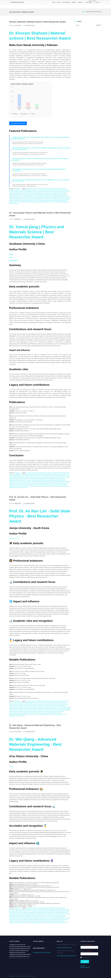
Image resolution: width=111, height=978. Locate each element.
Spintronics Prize (13, 486)
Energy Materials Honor (30, 191)
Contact (97, 2)
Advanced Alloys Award (32, 473)
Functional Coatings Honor (63, 191)
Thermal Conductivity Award (33, 922)
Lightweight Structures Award (33, 915)
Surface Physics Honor (29, 714)
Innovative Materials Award (16, 915)
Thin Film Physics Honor (59, 714)
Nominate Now (66, 2)
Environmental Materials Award (46, 191)
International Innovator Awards (41, 952)
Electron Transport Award (59, 702)
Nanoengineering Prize (15, 197)
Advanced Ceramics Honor (47, 473)
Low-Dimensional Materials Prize (41, 478)
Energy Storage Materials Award (42, 912)
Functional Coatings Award (16, 913)
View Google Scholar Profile (18, 123)
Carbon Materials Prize (30, 190)
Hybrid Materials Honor (60, 193)
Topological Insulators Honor (17, 716)
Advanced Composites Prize (51, 908)
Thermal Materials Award (42, 202)
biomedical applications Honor (17, 911)
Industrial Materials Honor (16, 194)
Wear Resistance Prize (63, 922)
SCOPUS (11, 766)
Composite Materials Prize (16, 474)
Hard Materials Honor (28, 193)
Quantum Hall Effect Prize (52, 708)
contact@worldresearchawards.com (66, 955)
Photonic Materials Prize (54, 197)
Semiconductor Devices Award (21, 710)
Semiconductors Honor (18, 484)
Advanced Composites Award (47, 188)
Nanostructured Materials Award (44, 481)
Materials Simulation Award (45, 480)
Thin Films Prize (23, 487)
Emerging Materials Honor (62, 475)
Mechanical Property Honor (26, 916)
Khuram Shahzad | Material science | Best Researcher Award (37, 22)
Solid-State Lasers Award (35, 711)
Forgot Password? (85, 967)
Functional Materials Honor (46, 477)
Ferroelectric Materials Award (31, 477)
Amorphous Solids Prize (43, 701)
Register (74, 2)
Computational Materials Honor (60, 190)
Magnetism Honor (14, 480)
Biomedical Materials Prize (16, 190)
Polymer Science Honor (38, 483)
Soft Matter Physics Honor (45, 484)
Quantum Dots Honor (51, 483)
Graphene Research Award (62, 477)
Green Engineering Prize (31, 913)
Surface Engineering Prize (46, 200)
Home (53, 2)
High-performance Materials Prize (44, 193)
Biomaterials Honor (60, 188)
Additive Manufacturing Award (34, 908)
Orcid (11, 257)
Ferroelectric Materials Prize (20, 705)
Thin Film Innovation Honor (48, 922)
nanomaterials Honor (15, 481)
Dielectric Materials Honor (32, 475)
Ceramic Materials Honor (44, 190)
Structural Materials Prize (31, 200)
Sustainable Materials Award (27, 202)
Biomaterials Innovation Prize (61, 909)
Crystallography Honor (18, 475)
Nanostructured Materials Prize (17, 918)
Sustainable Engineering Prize (56, 921)
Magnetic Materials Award (58, 478)
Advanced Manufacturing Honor (28, 909)
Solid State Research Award (51, 710)
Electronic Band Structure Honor (18, 704)
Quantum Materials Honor (20, 199)
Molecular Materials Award (61, 196)
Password (86, 951)
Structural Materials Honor (26, 486)
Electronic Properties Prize (50, 704)
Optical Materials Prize (60, 481)
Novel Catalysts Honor (46, 918)
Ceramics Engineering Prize (33, 911)
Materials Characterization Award (29, 480)
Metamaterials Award (60, 480)
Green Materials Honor (15, 193)
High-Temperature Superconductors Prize (20, 478)
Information (89, 2)
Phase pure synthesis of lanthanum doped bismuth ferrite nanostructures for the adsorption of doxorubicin (40, 159)
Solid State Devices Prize (36, 710)
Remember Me (86, 957)
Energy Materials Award (15, 477)
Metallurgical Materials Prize (45, 196)
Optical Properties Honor (59, 707)
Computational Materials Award (32, 474)
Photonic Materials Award (26, 708)
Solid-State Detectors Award (20, 711)
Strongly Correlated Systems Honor (52, 713)
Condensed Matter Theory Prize (50, 474)
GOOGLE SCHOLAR (14, 538)
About (58, 2)
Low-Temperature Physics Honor (51, 705)
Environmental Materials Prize (60, 912)
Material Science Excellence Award (50, 915)
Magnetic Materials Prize (31, 194)
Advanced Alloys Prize (32, 188)
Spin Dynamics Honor (27, 713)
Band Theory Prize (55, 701)
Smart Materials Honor (55, 919)
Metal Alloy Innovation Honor (42, 916)
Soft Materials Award (18, 200)
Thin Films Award (54, 202)
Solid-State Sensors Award (50, 711)
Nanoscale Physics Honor (28, 481)
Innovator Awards (17, 2)
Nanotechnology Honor (33, 918)
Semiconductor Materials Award (52, 199)
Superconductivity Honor (41, 486)
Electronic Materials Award (16, 191)
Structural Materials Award (25, 921)
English (94, 1)
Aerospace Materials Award (45, 909)
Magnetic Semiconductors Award (27, 707)
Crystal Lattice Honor (18, 702)
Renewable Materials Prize (40, 919)
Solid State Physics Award (59, 484)
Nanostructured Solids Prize (44, 707)
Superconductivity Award (16, 714)
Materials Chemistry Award (45, 194)
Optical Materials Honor (41, 197)
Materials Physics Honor (30, 196)
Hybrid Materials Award (63, 913)
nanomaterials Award (28, 197)
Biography (17, 188)
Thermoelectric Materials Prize (44, 714)
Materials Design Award (60, 194)
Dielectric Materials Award (44, 702)
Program (80, 2)
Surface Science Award (54, 486)
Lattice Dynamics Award (35, 705)
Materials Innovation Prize (16, 196)
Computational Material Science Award (52, 911)
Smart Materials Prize (31, 484)
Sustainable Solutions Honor (17, 922)
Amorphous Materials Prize (62, 473)
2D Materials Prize (31, 701)
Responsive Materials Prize (35, 199)
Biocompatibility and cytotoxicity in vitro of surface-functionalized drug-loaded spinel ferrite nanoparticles (39, 170)
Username (86, 944)
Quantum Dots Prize (38, 708)
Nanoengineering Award (57, 916)
